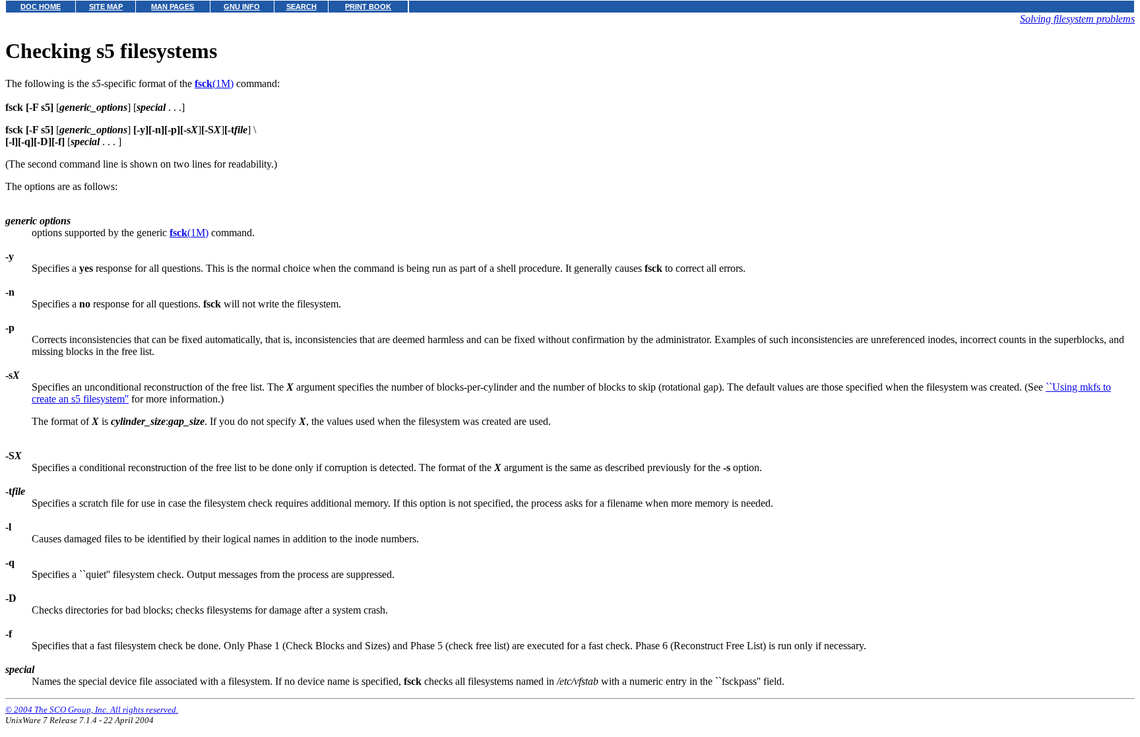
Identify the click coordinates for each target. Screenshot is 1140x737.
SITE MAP (106, 7)
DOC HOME (40, 7)
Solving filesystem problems (1077, 18)
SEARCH (301, 7)
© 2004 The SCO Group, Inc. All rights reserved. (91, 710)
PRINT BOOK (368, 7)
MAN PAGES (172, 7)
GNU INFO (242, 7)
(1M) (214, 83)
